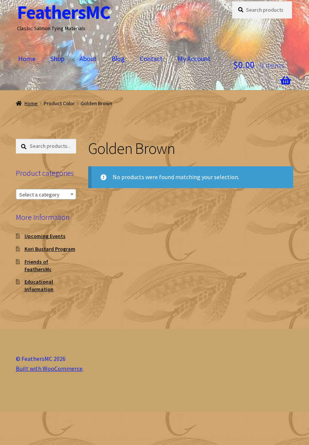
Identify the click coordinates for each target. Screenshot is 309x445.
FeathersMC (63, 12)
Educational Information (39, 285)
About (88, 58)
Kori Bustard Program (49, 249)
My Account (193, 58)
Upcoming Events (45, 236)
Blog (118, 58)
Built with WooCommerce (49, 368)
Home (26, 58)
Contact (151, 58)
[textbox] (46, 194)
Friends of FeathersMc (38, 265)
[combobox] (46, 194)
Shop (57, 58)
